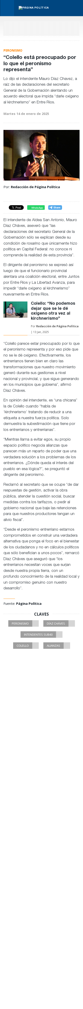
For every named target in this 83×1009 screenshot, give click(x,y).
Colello (23, 645)
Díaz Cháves (56, 623)
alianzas (53, 645)
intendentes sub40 (38, 634)
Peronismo (20, 623)
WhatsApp (37, 207)
